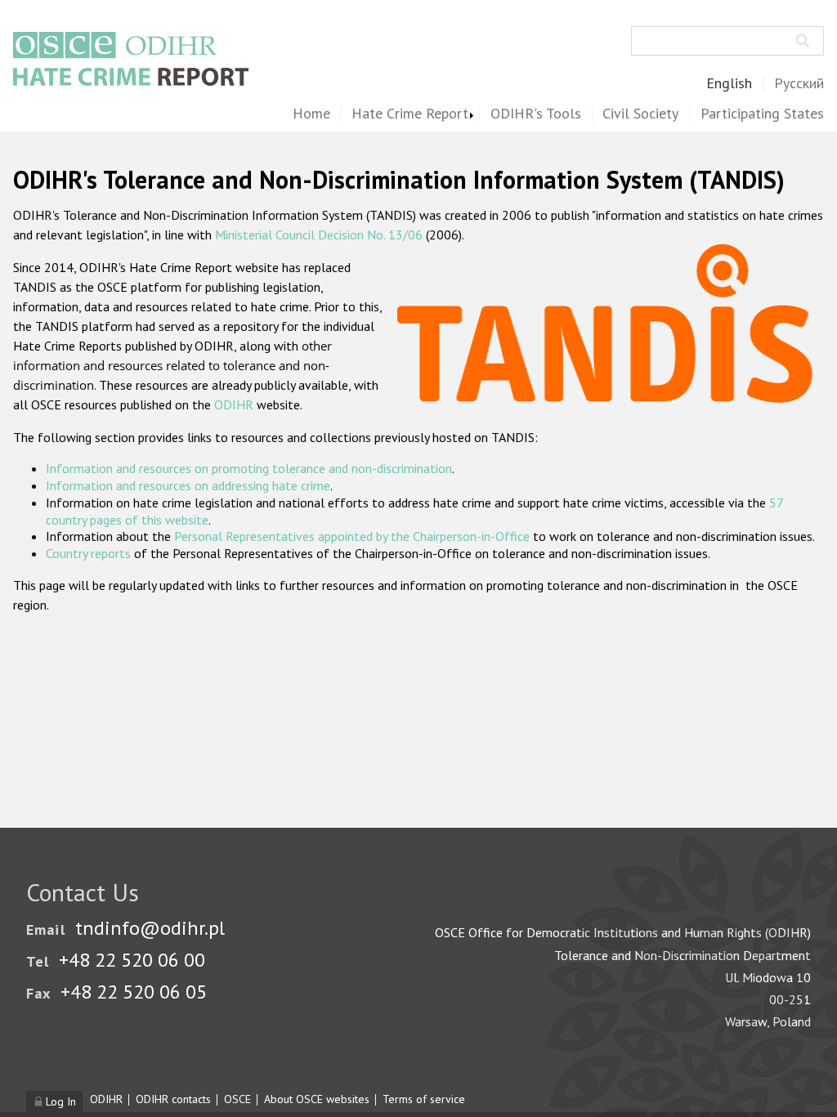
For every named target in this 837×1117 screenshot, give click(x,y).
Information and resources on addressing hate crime (188, 485)
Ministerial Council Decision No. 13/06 (319, 234)
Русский (799, 83)
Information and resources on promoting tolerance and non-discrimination (249, 468)
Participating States (762, 114)
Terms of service (424, 1099)
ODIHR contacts (173, 1099)
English (729, 83)
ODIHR (233, 404)
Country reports (88, 553)
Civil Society (640, 114)
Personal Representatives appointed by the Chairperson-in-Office (352, 536)
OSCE (237, 1099)
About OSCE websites (316, 1099)
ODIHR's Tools (535, 114)
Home (311, 114)
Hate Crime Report (409, 114)
